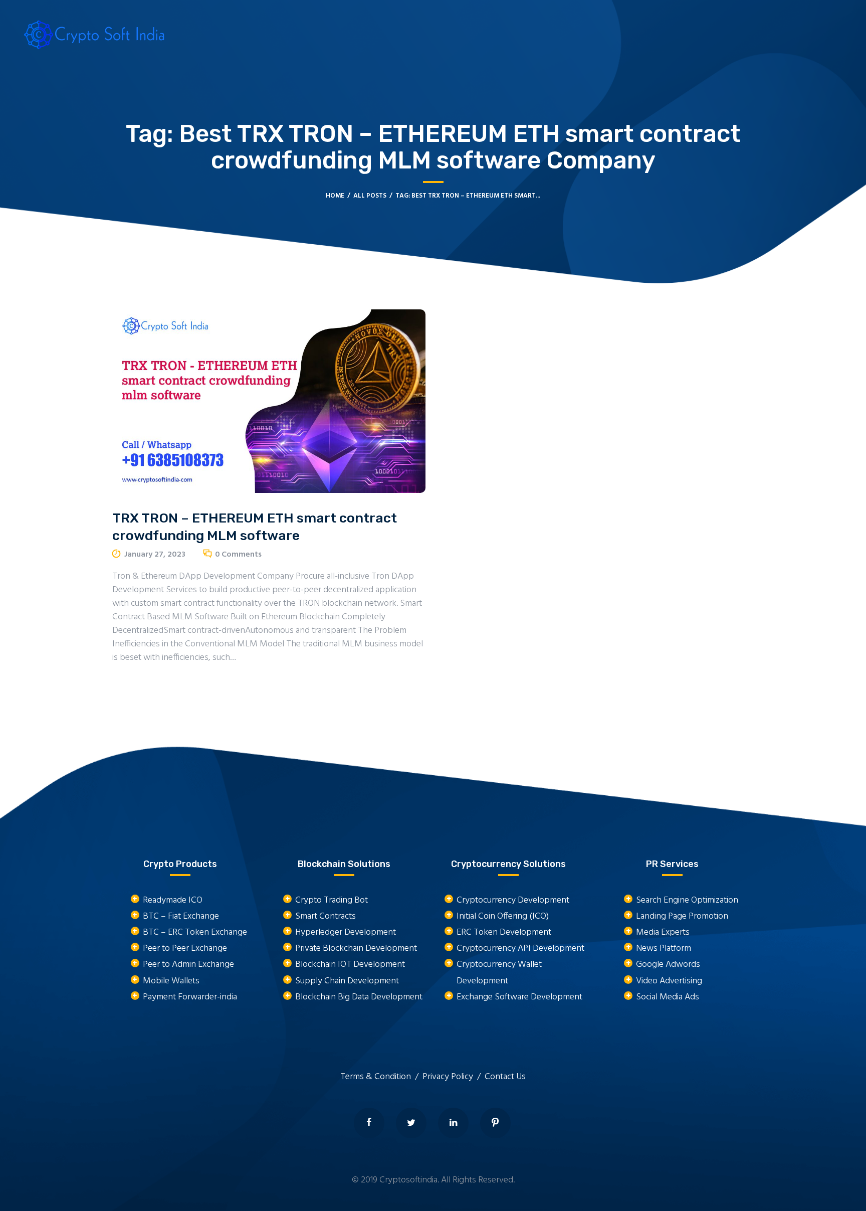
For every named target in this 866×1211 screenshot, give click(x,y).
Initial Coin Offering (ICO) (503, 916)
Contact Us (505, 1077)
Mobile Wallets (171, 981)
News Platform (663, 948)
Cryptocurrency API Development (520, 948)
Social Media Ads (667, 997)
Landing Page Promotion (682, 916)
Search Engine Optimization (687, 900)
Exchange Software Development (519, 997)
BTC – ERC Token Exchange (195, 932)
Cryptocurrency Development (513, 900)
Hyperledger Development (345, 932)
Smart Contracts (325, 916)
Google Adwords (668, 964)
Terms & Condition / (381, 1077)
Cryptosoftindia (408, 1180)
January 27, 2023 (154, 554)
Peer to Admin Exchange (188, 964)
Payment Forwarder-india (190, 997)
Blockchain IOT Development (350, 964)
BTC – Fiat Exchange (181, 916)
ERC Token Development (504, 932)
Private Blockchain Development (356, 948)
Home (335, 196)
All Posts (369, 196)
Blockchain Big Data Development (358, 997)
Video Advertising (669, 981)
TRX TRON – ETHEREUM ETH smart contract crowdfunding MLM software (254, 527)
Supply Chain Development (347, 981)
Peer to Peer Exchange (185, 948)
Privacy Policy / (453, 1077)
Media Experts (663, 932)
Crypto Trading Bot (331, 900)
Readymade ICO (172, 900)
